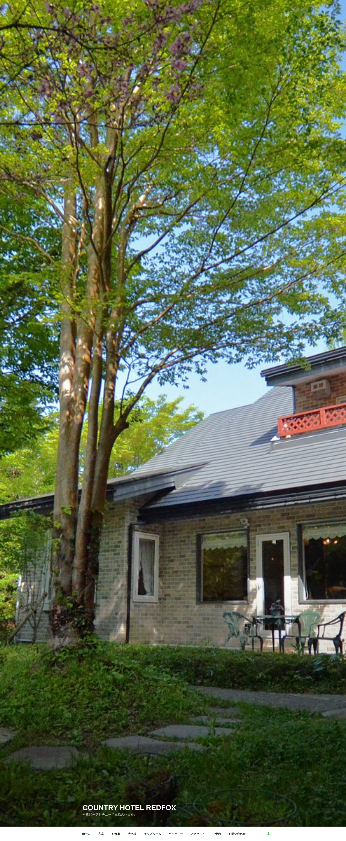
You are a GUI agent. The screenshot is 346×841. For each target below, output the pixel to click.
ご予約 (216, 833)
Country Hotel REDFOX (129, 808)
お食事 (116, 833)
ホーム (86, 833)
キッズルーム (152, 833)
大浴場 (132, 833)
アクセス (196, 833)
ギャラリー (176, 833)
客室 (101, 833)
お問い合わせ (237, 833)
